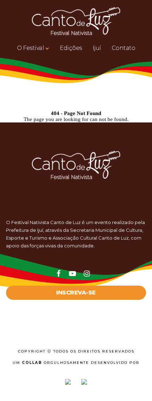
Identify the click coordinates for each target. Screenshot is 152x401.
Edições (71, 48)
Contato (123, 48)
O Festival (30, 48)
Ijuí (97, 48)
